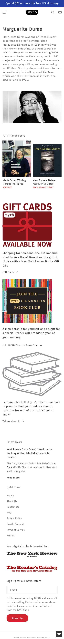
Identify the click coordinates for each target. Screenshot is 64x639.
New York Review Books (28, 638)
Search (10, 495)
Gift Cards (8, 272)
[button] (4, 12)
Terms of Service (16, 529)
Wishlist (11, 535)
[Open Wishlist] (59, 634)
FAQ (9, 512)
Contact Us (13, 507)
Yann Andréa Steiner (44, 180)
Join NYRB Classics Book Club (20, 345)
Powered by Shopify (43, 638)
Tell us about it (11, 421)
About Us (12, 501)
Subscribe (17, 618)
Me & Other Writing (14, 180)
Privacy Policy (14, 518)
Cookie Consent (15, 524)
